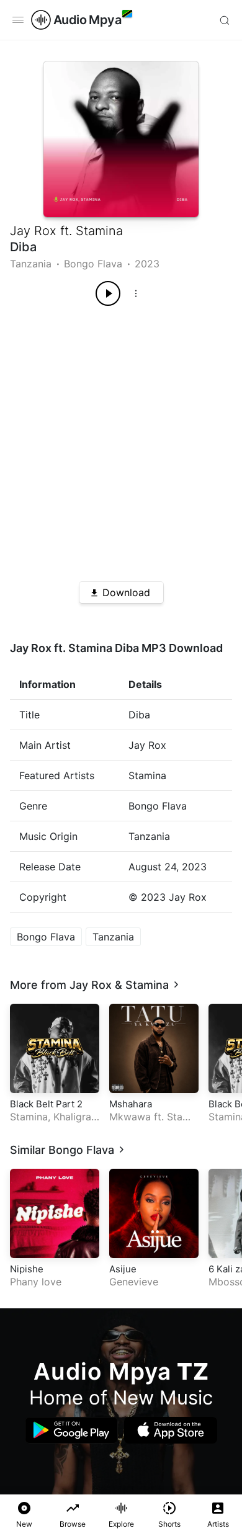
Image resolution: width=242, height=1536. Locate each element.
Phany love (35, 1281)
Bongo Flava (93, 263)
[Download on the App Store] (170, 1430)
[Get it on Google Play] (71, 1430)
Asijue (123, 1269)
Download (126, 592)
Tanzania (31, 263)
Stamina (99, 230)
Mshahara (130, 1104)
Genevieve (133, 1281)
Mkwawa (130, 1116)
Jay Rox (33, 230)
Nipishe (26, 1269)
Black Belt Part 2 (46, 1104)
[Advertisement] (121, 439)
